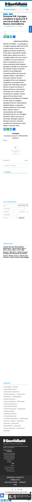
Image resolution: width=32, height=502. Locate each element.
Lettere (6, 420)
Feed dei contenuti (9, 467)
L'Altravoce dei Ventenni (10, 406)
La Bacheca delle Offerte (10, 413)
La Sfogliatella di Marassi (11, 418)
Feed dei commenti (9, 469)
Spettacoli (20, 428)
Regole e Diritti (8, 425)
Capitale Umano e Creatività (11, 391)
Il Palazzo (20, 401)
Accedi (26, 160)
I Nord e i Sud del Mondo (10, 403)
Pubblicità (15, 480)
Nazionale (20, 420)
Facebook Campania (9, 457)
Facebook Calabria (9, 456)
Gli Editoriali (17, 396)
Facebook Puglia (9, 459)
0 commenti (19, 26)
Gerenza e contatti (15, 477)
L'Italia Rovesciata (9, 411)
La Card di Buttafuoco (10, 416)
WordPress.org (10, 471)
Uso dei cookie (11, 482)
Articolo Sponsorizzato (10, 389)
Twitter (9, 460)
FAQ (15, 485)
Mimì (13, 420)
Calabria (5, 14)
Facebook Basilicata (9, 454)
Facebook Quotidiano (9, 453)
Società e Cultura (9, 428)
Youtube (9, 462)
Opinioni (7, 423)
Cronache (21, 394)
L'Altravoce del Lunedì (10, 408)
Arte (15, 386)
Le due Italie (23, 418)
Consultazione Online (9, 394)
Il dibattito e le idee (9, 399)
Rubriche (17, 425)
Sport (6, 430)
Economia (7, 396)
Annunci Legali (8, 386)
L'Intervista (21, 408)
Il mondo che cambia (9, 401)
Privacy (22, 482)
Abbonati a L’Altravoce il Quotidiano (13, 443)
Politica (11, 14)
